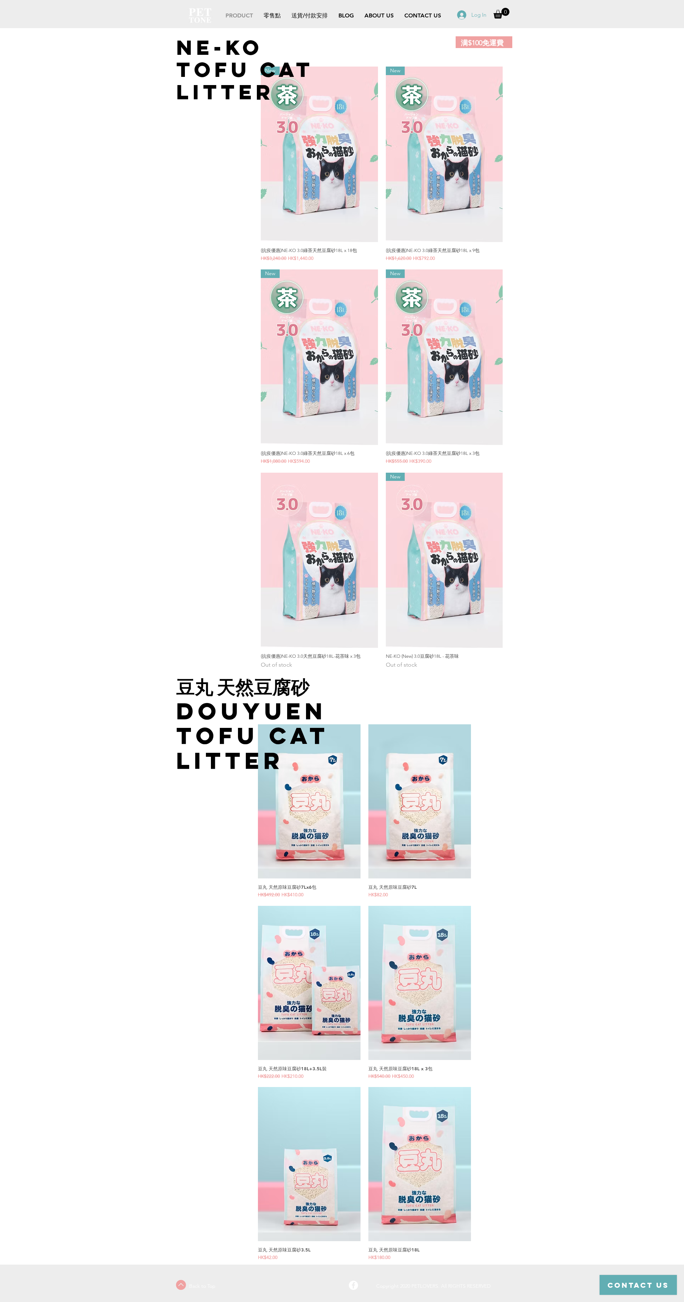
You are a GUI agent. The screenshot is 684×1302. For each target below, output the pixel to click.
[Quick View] (319, 560)
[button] (501, 13)
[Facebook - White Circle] (353, 1285)
